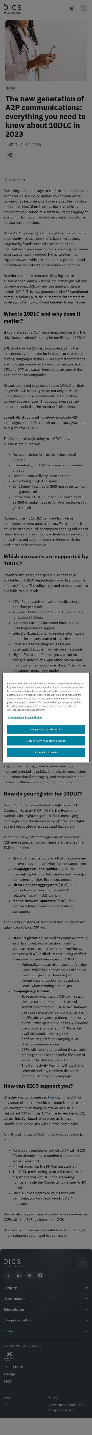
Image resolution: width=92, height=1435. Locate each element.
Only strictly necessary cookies (46, 740)
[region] (46, 717)
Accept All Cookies (46, 752)
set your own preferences (46, 729)
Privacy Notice (33, 717)
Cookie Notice (16, 717)
